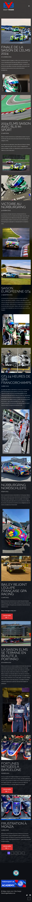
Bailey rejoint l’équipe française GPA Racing (14, 589)
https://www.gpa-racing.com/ (8, 610)
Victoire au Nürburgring (13, 205)
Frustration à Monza (14, 824)
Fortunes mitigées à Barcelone (11, 767)
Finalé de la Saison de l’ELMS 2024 (15, 50)
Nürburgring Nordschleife (13, 486)
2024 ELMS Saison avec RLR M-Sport (16, 127)
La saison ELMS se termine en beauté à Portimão (14, 654)
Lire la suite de (8, 617)
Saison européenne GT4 (15, 289)
